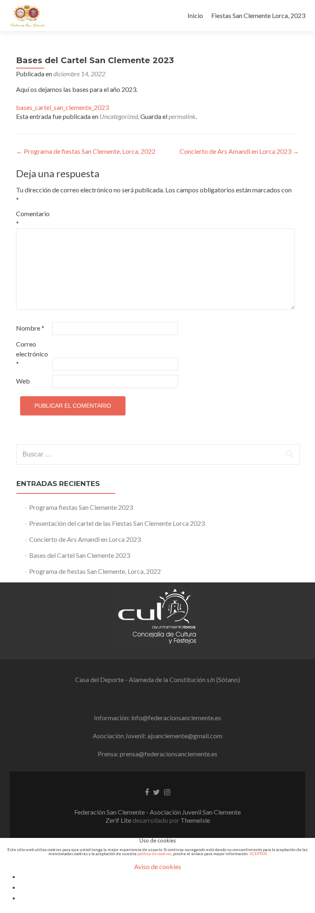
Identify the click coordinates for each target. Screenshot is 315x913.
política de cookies (154, 853)
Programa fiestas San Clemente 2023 (81, 507)
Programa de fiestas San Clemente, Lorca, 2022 (85, 151)
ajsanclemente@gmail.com (184, 736)
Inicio (195, 15)
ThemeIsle (195, 820)
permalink (182, 116)
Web (23, 381)
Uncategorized (119, 116)
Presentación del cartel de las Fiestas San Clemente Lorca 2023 (117, 523)
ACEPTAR (258, 853)
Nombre (30, 328)
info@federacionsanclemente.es (176, 717)
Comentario (33, 218)
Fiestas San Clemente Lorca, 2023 (258, 15)
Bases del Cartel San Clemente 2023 (79, 555)
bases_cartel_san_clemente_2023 (62, 107)
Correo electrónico (32, 353)
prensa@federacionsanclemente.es (168, 754)
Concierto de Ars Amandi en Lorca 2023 (239, 151)
